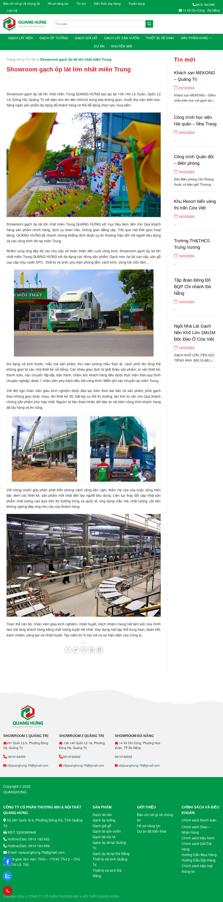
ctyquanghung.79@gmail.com (27, 765)
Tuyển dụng (136, 3)
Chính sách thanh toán (199, 820)
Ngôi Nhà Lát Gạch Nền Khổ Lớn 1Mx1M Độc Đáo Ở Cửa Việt (194, 333)
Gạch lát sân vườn (121, 37)
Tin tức (81, 3)
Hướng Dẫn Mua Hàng (199, 854)
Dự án (99, 46)
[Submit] (149, 24)
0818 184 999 (205, 4)
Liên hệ (12, 10)
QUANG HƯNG (108, 896)
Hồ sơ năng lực (58, 3)
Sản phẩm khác (195, 37)
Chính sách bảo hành (198, 837)
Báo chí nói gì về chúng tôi (21, 3)
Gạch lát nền (20, 37)
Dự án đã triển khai (151, 831)
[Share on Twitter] (75, 650)
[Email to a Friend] (83, 650)
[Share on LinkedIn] (99, 650)
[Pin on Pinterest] (91, 650)
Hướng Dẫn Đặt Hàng (198, 860)
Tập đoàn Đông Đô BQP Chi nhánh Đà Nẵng (192, 287)
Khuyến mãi (121, 46)
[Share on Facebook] (68, 650)
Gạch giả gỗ (86, 37)
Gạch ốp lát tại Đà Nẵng (111, 853)
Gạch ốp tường (53, 37)
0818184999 (16, 756)
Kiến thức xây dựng (107, 3)
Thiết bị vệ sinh (160, 37)
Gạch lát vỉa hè (104, 836)
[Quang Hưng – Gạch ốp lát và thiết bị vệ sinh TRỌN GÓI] (24, 24)
